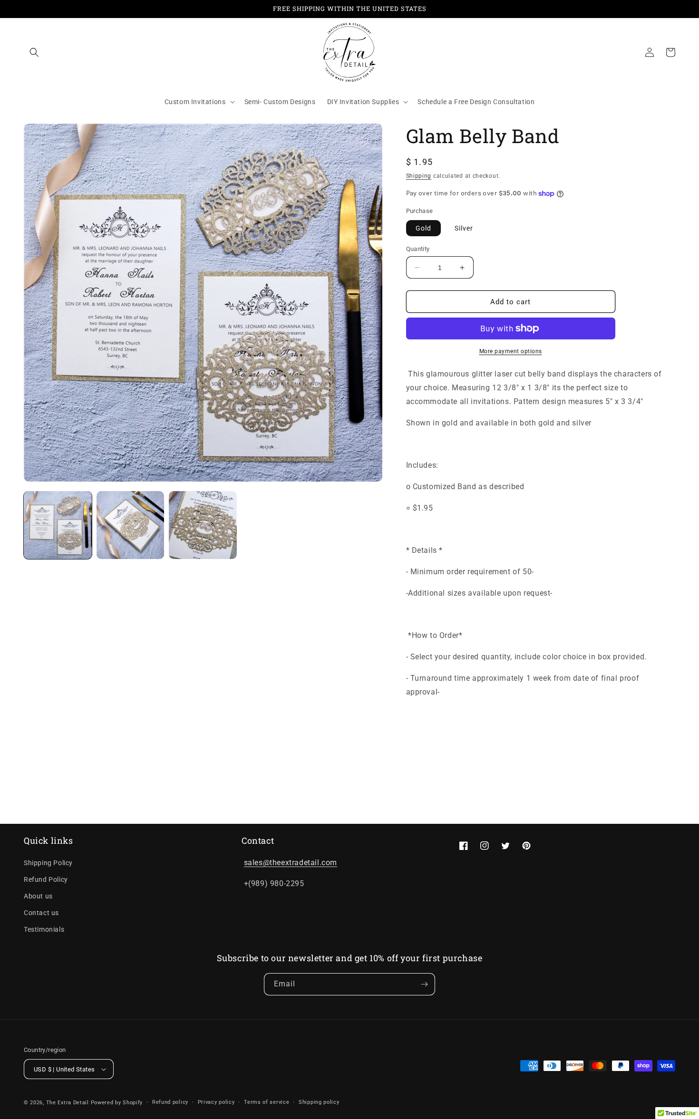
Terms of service (266, 1102)
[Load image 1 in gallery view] (58, 525)
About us (38, 896)
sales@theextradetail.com (290, 862)
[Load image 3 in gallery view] (203, 525)
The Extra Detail (67, 1103)
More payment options (510, 351)
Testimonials (44, 929)
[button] (34, 52)
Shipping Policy (48, 863)
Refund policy (170, 1102)
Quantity (418, 248)
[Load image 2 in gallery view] (131, 525)
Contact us (41, 912)
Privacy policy (216, 1102)
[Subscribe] (424, 984)
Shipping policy (319, 1102)
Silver (464, 228)
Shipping (419, 176)
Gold (423, 228)
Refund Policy (46, 879)
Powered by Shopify (117, 1103)
